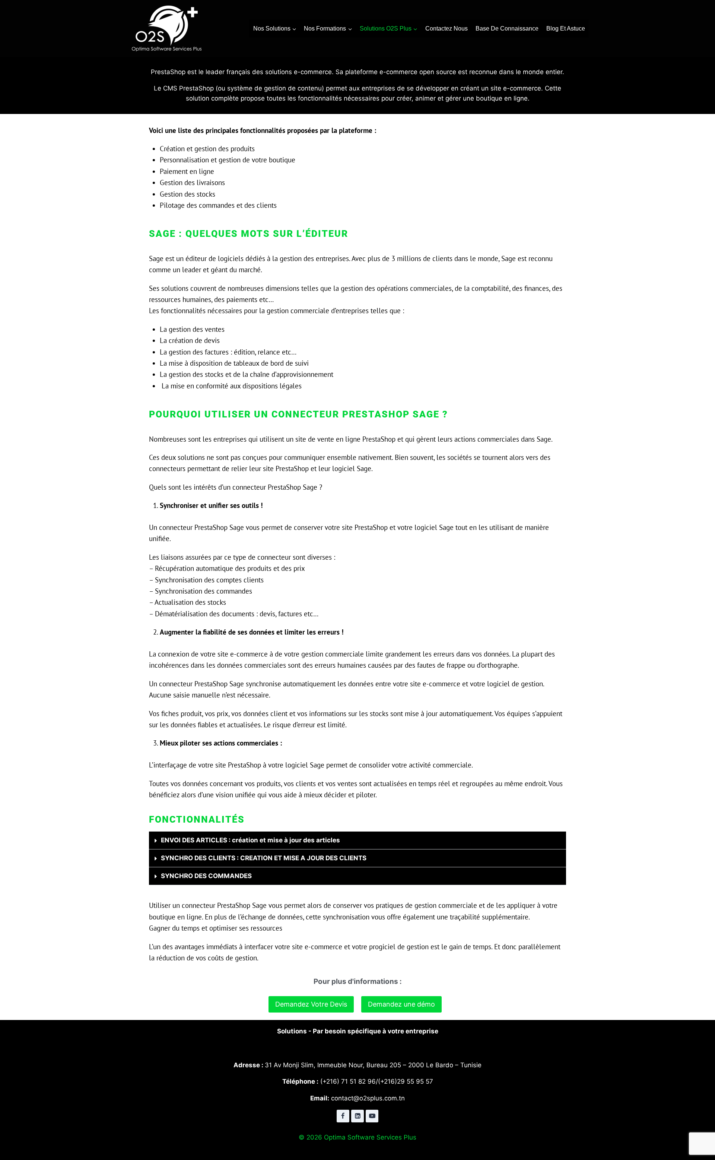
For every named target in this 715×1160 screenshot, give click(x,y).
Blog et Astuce (565, 28)
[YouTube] (372, 1116)
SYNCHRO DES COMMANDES (206, 876)
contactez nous (446, 28)
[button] (357, 840)
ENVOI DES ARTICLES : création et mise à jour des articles (250, 840)
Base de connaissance (507, 28)
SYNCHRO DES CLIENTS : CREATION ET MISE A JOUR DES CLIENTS (263, 858)
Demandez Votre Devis (311, 1004)
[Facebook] (343, 1116)
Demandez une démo (401, 1004)
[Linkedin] (357, 1116)
